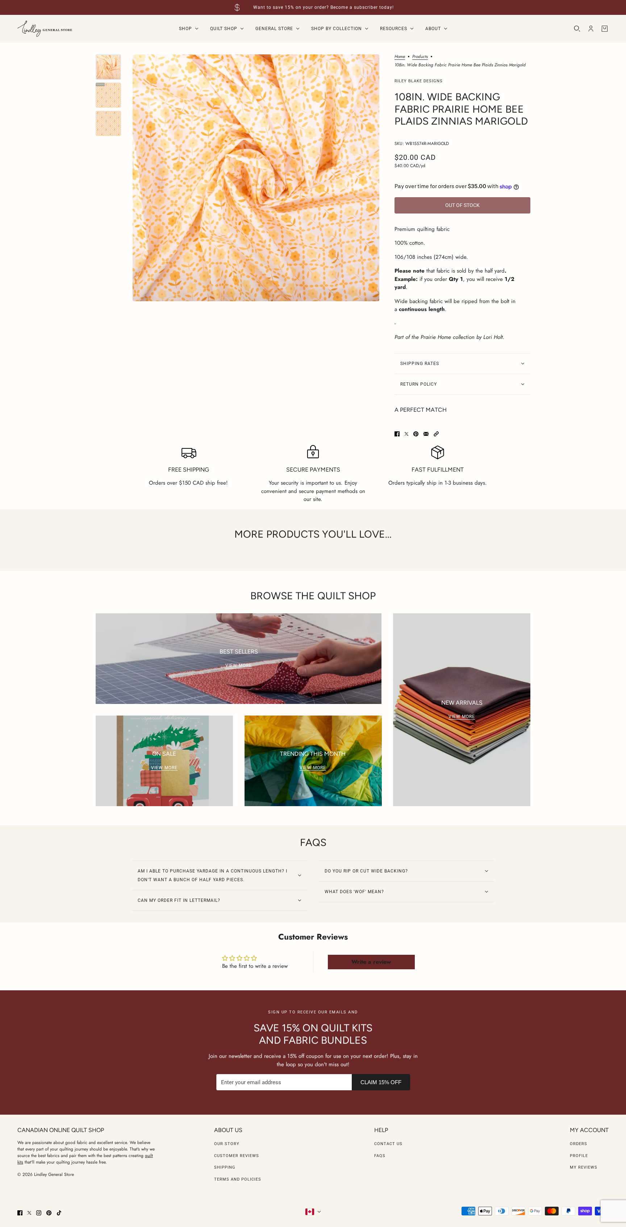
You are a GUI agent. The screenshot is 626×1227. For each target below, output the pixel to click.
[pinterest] (49, 1213)
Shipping (224, 1167)
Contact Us (388, 1143)
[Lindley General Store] (44, 29)
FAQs (379, 1155)
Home (400, 57)
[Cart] (605, 29)
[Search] (577, 29)
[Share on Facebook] (397, 434)
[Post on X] (406, 434)
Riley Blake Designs (419, 81)
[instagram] (39, 1213)
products (420, 57)
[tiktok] (59, 1213)
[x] (29, 1213)
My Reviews (583, 1167)
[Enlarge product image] (256, 177)
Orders (578, 1143)
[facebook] (20, 1213)
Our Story (226, 1143)
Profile (579, 1155)
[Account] (591, 29)
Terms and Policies (237, 1179)
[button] (436, 434)
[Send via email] (426, 434)
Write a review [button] (371, 962)
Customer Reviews (236, 1155)
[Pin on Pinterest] (416, 434)
